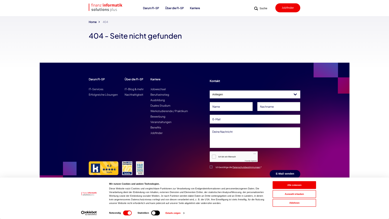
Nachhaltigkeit (134, 94)
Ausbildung (157, 100)
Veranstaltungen (160, 122)
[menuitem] (151, 9)
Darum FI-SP (151, 8)
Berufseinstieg (159, 94)
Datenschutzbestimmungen (246, 167)
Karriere (195, 8)
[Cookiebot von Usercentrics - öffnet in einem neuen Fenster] (89, 213)
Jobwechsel (158, 89)
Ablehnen (294, 203)
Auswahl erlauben (294, 194)
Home (93, 22)
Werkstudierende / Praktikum (169, 111)
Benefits (155, 127)
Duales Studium (160, 105)
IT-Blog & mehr (134, 89)
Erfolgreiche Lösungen (103, 94)
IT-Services (96, 89)
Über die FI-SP (174, 8)
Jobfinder (288, 7)
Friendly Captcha (251, 161)
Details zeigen (173, 213)
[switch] (155, 212)
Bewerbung (157, 116)
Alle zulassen (294, 185)
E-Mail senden (285, 173)
